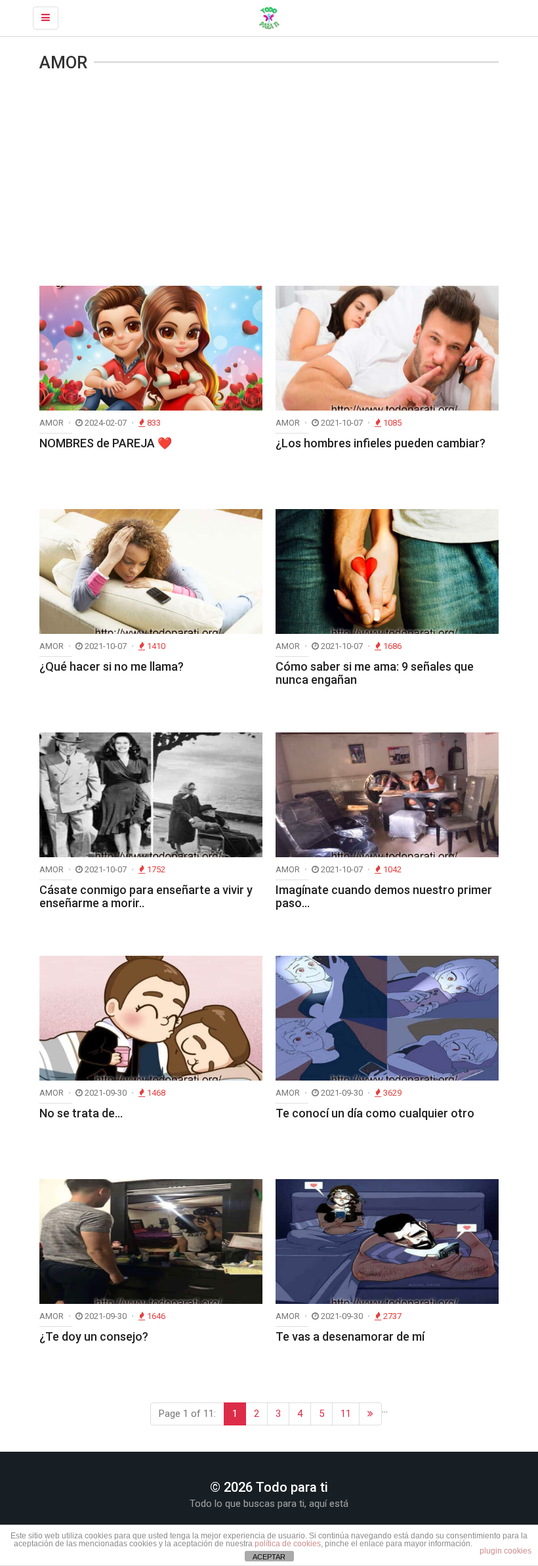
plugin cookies (505, 1550)
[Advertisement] (269, 181)
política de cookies (288, 1543)
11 (346, 1414)
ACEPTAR (269, 1557)
